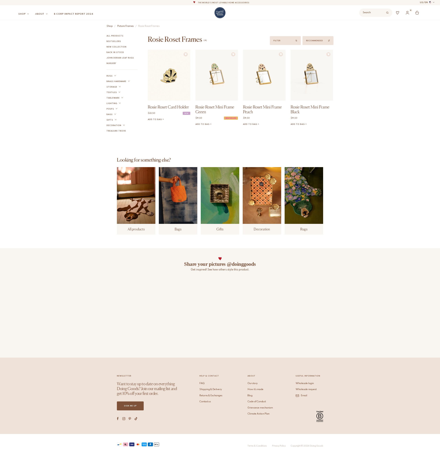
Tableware (113, 98)
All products (115, 36)
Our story (253, 383)
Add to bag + (156, 119)
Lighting (112, 103)
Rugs (110, 76)
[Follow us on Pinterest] (130, 418)
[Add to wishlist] (186, 54)
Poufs (110, 109)
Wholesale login (305, 383)
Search (367, 12)
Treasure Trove (116, 131)
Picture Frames (125, 26)
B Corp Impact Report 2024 (73, 14)
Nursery (111, 63)
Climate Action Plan (259, 414)
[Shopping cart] (418, 13)
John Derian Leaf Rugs (120, 58)
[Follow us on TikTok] (136, 418)
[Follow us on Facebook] (118, 418)
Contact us (205, 401)
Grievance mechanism (260, 408)
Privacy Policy (278, 446)
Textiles (112, 92)
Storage (112, 87)
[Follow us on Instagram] (124, 418)
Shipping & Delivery (210, 389)
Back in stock (115, 52)
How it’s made (255, 389)
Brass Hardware (116, 81)
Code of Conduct (257, 401)
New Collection (116, 47)
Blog (250, 395)
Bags (110, 114)
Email (304, 395)
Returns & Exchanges (210, 395)
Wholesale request (306, 389)
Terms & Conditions (257, 446)
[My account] (408, 13)
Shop (22, 14)
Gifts (110, 120)
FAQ (202, 383)
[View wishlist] (398, 13)
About (39, 14)
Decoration (114, 125)
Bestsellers (114, 41)
